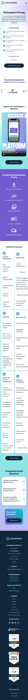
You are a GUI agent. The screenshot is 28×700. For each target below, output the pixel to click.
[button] (26, 2)
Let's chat (14, 60)
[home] (10, 2)
